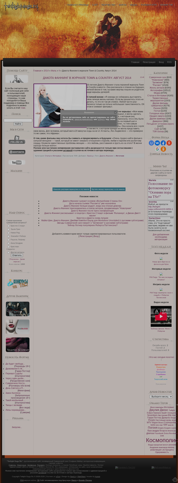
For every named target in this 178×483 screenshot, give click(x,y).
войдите (101, 119)
